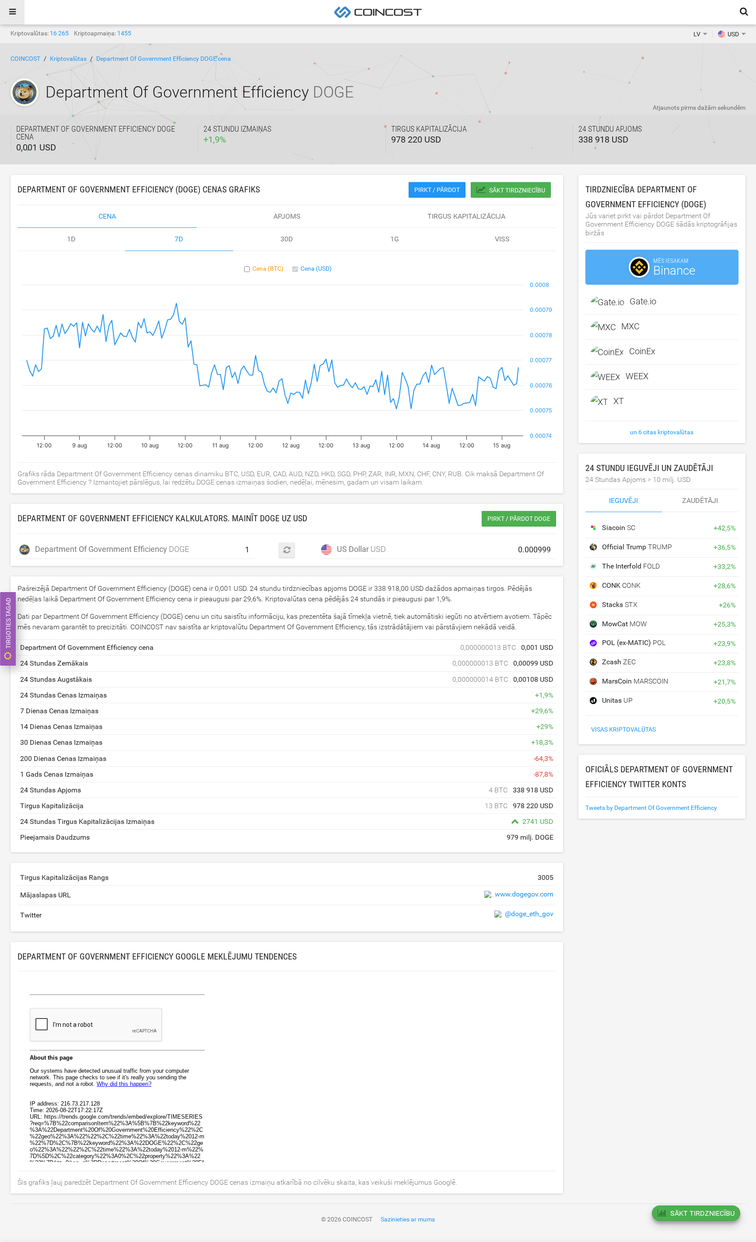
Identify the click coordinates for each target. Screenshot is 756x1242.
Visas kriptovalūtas (623, 729)
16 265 (59, 33)
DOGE (85, 549)
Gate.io (643, 301)
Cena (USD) (316, 268)
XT (618, 401)
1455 (124, 33)
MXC (630, 326)
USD (361, 549)
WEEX (637, 376)
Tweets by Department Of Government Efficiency (651, 807)
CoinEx (642, 351)
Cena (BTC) (268, 268)
